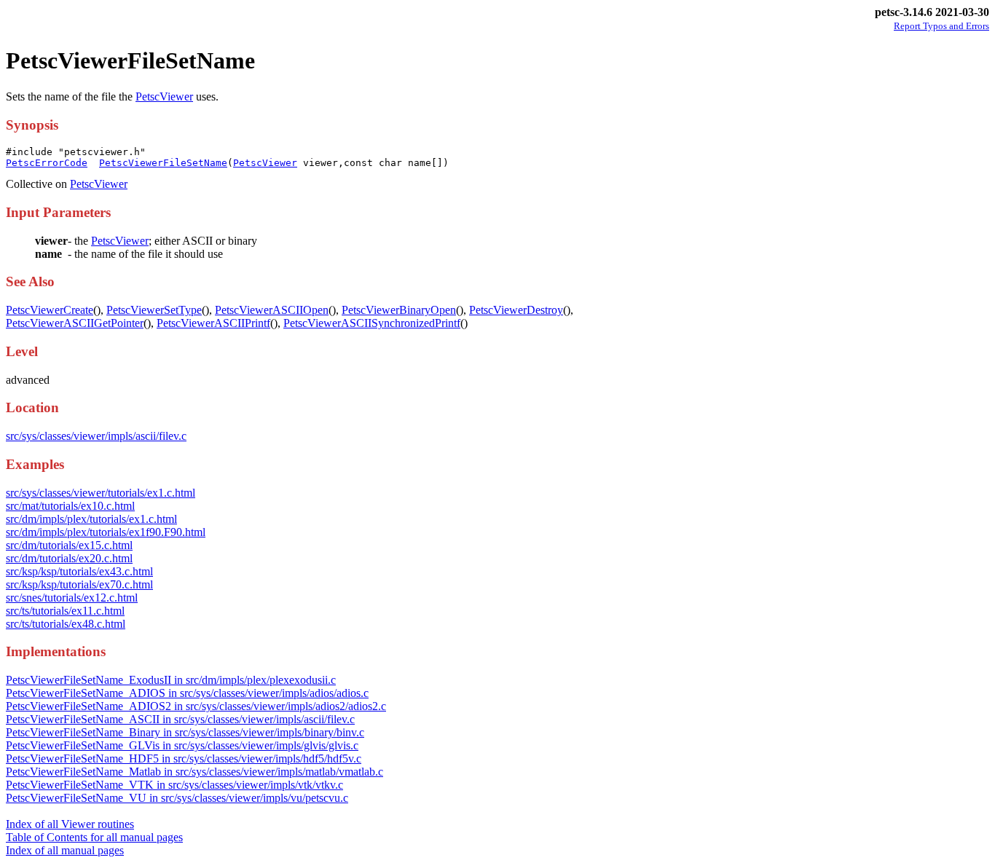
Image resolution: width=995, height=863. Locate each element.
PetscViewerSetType (154, 310)
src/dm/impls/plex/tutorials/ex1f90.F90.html (105, 532)
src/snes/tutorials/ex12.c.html (72, 597)
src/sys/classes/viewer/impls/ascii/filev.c (96, 436)
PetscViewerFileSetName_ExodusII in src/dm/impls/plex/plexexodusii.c (171, 680)
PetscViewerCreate (49, 310)
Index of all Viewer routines (70, 824)
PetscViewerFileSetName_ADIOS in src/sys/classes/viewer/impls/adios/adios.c (187, 693)
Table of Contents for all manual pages (94, 837)
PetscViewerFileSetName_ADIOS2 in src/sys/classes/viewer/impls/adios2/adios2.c (196, 706)
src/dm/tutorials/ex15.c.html (69, 545)
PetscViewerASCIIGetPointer (74, 323)
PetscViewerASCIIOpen (272, 310)
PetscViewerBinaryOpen (399, 310)
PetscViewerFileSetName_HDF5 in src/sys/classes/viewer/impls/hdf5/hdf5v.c (183, 758)
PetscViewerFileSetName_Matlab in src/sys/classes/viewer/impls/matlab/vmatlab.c (194, 771)
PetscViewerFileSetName (163, 162)
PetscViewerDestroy (516, 310)
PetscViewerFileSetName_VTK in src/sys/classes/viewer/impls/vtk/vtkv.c (174, 785)
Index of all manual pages (65, 850)
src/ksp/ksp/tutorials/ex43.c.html (79, 571)
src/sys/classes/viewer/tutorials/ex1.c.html (100, 492)
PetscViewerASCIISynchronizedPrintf (371, 323)
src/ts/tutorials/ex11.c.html (65, 610)
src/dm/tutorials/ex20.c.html (69, 558)
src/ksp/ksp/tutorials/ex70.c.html (79, 584)
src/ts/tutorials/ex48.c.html (65, 624)
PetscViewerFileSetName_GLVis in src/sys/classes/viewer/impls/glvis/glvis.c (182, 745)
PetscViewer (164, 96)
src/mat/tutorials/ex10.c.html (70, 506)
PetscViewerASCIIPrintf (213, 323)
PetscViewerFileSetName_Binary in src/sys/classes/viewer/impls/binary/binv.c (185, 732)
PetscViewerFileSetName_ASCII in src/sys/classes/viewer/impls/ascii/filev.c (180, 719)
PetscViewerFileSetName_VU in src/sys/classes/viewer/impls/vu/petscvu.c (177, 798)
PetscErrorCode (46, 162)
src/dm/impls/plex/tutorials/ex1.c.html (91, 519)
